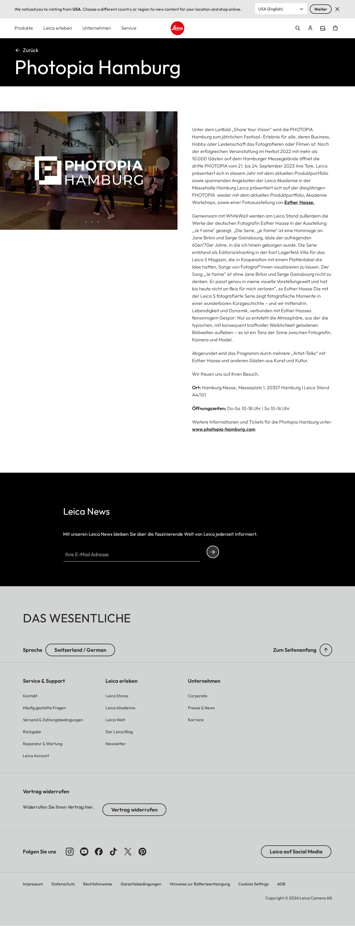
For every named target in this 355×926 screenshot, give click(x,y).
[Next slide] (144, 163)
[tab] (79, 223)
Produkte (24, 28)
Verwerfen (337, 9)
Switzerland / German (80, 650)
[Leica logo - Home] (178, 28)
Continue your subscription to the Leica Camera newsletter (213, 552)
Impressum (33, 883)
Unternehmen (96, 28)
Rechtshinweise (97, 883)
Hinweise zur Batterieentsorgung (200, 883)
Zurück (30, 50)
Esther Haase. (299, 202)
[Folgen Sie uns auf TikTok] (113, 851)
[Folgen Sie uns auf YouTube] (84, 851)
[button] (326, 650)
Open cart (335, 28)
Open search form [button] (298, 28)
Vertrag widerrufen (134, 809)
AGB (281, 883)
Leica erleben (57, 28)
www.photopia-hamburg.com (223, 429)
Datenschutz (63, 883)
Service (128, 28)
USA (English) (270, 8)
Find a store (323, 28)
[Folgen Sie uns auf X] (128, 851)
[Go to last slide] (33, 163)
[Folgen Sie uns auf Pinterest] (142, 851)
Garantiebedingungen (141, 883)
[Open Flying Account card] (310, 28)
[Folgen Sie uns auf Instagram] (69, 851)
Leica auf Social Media (296, 851)
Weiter (320, 9)
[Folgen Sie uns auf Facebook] (99, 851)
